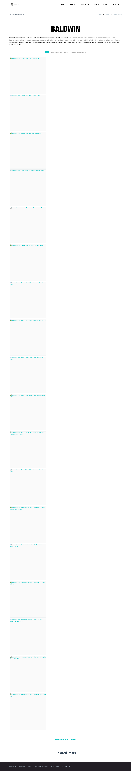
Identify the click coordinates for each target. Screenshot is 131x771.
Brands (107, 14)
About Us (22, 766)
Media (105, 4)
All (47, 52)
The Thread (85, 4)
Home (63, 4)
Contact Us (115, 4)
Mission (96, 4)
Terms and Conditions (41, 766)
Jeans (66, 52)
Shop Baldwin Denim (65, 739)
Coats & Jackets (56, 52)
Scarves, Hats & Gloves (78, 52)
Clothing (72, 4)
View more (28, 75)
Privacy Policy (54, 766)
